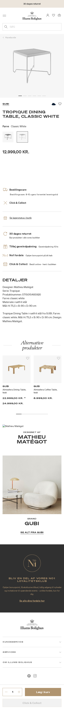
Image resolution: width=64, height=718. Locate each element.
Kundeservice (13, 642)
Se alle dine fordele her (32, 600)
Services (9, 652)
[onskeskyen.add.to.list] (53, 104)
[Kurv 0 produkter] (59, 14)
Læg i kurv (43, 692)
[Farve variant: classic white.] (22, 137)
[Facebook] (29, 676)
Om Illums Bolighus (17, 662)
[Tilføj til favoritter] (27, 358)
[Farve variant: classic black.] (8, 137)
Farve (14, 126)
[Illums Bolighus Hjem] (32, 15)
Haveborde (10, 37)
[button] (20, 96)
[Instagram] (35, 676)
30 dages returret (32, 3)
